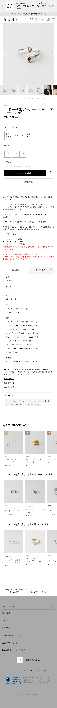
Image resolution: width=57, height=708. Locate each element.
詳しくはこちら (23, 374)
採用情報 (6, 613)
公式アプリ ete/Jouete (32, 660)
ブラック (46, 401)
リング (8, 290)
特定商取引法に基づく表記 (13, 650)
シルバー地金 (11, 401)
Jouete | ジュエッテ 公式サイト (14, 590)
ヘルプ (5, 620)
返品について (9, 387)
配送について (9, 383)
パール (36, 401)
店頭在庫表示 (28, 182)
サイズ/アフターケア (41, 270)
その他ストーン (25, 401)
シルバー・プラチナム (14, 405)
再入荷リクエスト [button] (25, 173)
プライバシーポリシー (11, 635)
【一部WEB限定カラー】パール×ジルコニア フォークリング (27, 592)
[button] (31, 19)
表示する (52, 6)
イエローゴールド (32, 405)
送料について (9, 379)
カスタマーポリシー (11, 643)
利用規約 (6, 628)
